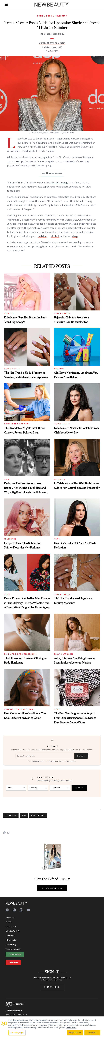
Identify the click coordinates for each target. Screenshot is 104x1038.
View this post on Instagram (52, 173)
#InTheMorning (59, 182)
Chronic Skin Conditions (18, 709)
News (57, 539)
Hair (6, 479)
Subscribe (13, 962)
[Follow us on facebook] (7, 909)
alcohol (55, 236)
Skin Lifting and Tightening (20, 654)
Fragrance (10, 539)
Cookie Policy (11, 944)
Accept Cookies (75, 1033)
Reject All (92, 1033)
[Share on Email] (8, 832)
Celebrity (61, 16)
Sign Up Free (52, 987)
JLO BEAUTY (14, 161)
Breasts (8, 313)
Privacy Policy (11, 940)
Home (40, 16)
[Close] (100, 1020)
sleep (75, 236)
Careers (9, 922)
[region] (52, 1027)
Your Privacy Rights (17, 1033)
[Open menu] (6, 5)
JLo (24, 815)
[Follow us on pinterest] (14, 909)
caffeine (42, 236)
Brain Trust (10, 935)
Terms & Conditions (13, 949)
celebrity (10, 815)
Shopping (59, 368)
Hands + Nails (62, 313)
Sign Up (80, 756)
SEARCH (79, 788)
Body (49, 16)
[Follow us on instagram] (21, 909)
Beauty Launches (64, 654)
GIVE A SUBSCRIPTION (52, 888)
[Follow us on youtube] (28, 909)
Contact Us (10, 917)
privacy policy (71, 761)
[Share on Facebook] (4, 832)
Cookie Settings (15, 954)
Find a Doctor (11, 926)
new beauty (38, 815)
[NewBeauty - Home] (52, 5)
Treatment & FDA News (17, 424)
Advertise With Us (13, 931)
